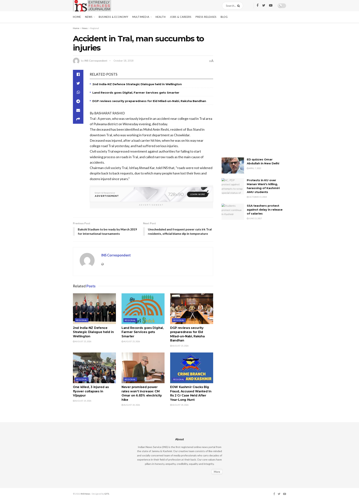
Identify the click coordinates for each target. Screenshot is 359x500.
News (89, 16)
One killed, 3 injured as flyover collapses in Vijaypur (91, 391)
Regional (94, 28)
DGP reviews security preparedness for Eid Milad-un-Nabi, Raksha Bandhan (149, 101)
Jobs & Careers (180, 16)
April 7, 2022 (254, 168)
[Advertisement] (250, 93)
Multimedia (140, 16)
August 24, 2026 (131, 405)
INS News (85, 493)
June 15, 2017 (255, 218)
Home (77, 16)
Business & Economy (113, 16)
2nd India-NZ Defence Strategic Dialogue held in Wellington (137, 84)
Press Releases (206, 16)
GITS (106, 493)
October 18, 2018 (123, 60)
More (217, 471)
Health (161, 16)
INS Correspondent (95, 60)
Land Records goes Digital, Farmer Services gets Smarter (135, 92)
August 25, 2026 (83, 341)
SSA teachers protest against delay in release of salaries (265, 209)
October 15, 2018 (257, 197)
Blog (224, 16)
